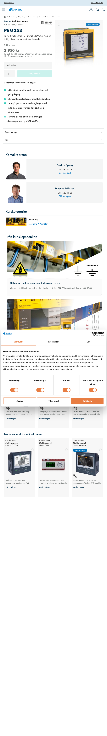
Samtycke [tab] (18, 341)
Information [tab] (53, 341)
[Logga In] (91, 9)
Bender (8, 21)
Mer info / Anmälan (38, 223)
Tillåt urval (53, 401)
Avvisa (19, 401)
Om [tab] (88, 341)
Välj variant (34, 73)
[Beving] (15, 10)
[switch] (40, 390)
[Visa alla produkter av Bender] (47, 23)
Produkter (12, 17)
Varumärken (9, 3)
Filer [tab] (7, 139)
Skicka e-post (65, 172)
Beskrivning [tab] (11, 132)
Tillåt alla (87, 401)
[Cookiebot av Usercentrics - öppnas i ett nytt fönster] (91, 334)
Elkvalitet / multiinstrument (27, 17)
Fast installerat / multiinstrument (49, 17)
